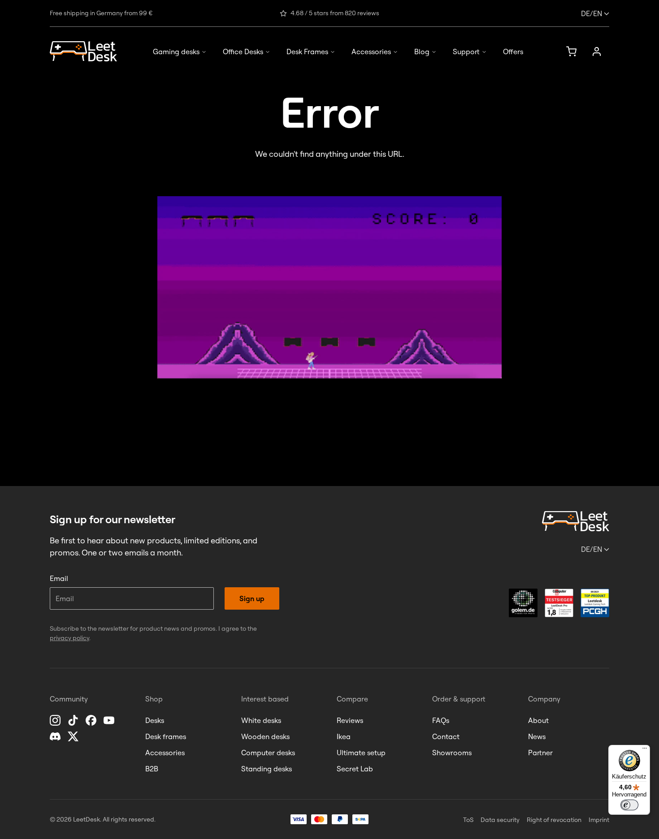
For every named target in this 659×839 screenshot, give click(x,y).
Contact (446, 736)
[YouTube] (110, 720)
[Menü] (644, 750)
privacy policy (69, 638)
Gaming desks (176, 51)
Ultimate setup (361, 752)
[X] (74, 736)
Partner (540, 752)
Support (466, 51)
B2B (151, 768)
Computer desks (268, 752)
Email (59, 578)
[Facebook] (92, 720)
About (538, 720)
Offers (513, 51)
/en (591, 13)
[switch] (629, 805)
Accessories (371, 51)
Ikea (344, 736)
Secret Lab (355, 768)
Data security (500, 820)
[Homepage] (83, 51)
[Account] (596, 51)
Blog (421, 51)
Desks (154, 720)
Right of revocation (554, 820)
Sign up (251, 598)
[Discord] (56, 736)
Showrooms (452, 752)
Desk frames (165, 736)
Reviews (350, 720)
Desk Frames (307, 51)
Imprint (599, 820)
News (537, 736)
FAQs (440, 720)
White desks (261, 720)
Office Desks (243, 51)
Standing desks (266, 768)
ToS (468, 820)
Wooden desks (265, 736)
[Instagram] (56, 720)
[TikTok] (74, 720)
